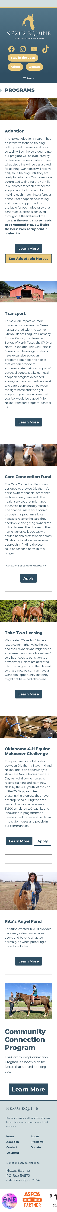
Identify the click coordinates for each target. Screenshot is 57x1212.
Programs (37, 1141)
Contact (11, 1147)
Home (10, 1136)
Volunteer (12, 1152)
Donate (36, 1147)
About (35, 1136)
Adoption (12, 1141)
